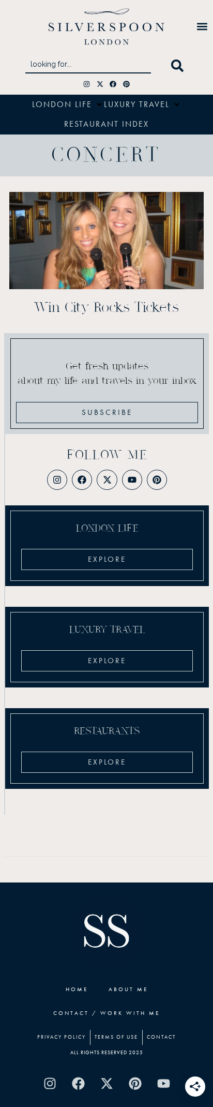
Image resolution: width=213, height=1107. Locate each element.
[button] (202, 26)
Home (77, 989)
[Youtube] (132, 480)
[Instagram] (86, 84)
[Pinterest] (126, 84)
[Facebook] (113, 84)
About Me (128, 989)
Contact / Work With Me (106, 1012)
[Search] (179, 65)
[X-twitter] (100, 84)
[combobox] (88, 65)
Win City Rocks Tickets (106, 308)
